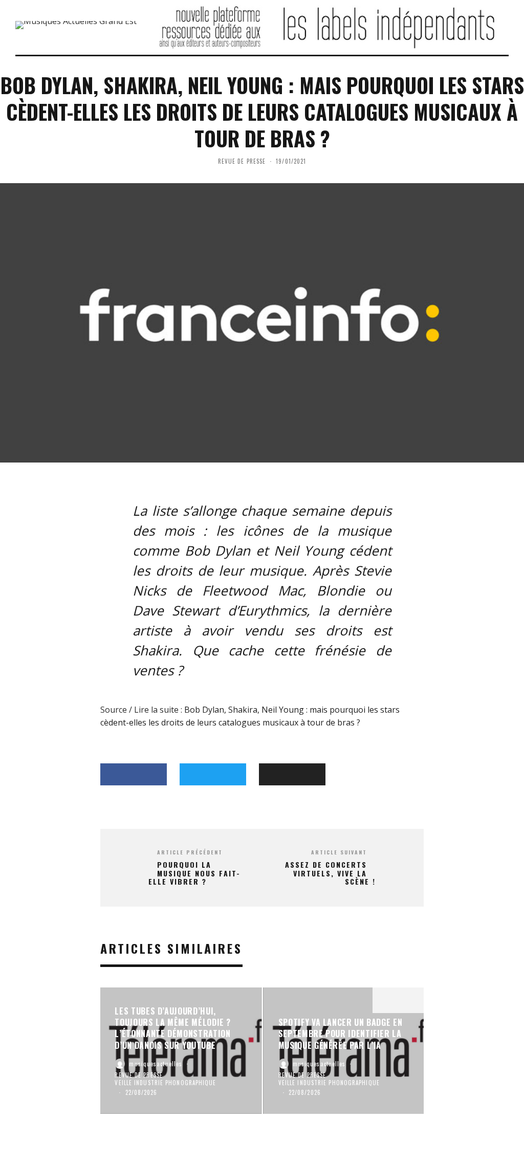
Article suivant (339, 852)
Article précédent (190, 852)
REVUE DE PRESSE (242, 161)
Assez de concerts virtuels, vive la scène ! (330, 873)
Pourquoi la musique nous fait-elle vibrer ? (194, 873)
